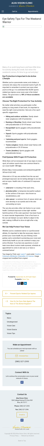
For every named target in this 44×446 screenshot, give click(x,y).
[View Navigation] (3, 11)
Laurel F (23, 254)
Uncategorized (12, 322)
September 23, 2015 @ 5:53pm (26, 277)
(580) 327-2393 (25, 406)
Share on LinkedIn (25, 283)
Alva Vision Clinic (21, 433)
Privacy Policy (14, 436)
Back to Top (22, 441)
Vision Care (11, 326)
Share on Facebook (18, 283)
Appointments (33, 11)
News (9, 318)
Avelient (31, 436)
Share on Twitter (22, 283)
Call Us (14, 11)
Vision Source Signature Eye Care (22, 427)
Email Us (22, 415)
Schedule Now (23, 356)
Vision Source (12, 329)
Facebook (22, 382)
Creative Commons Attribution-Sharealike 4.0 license (21, 255)
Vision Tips (25, 279)
